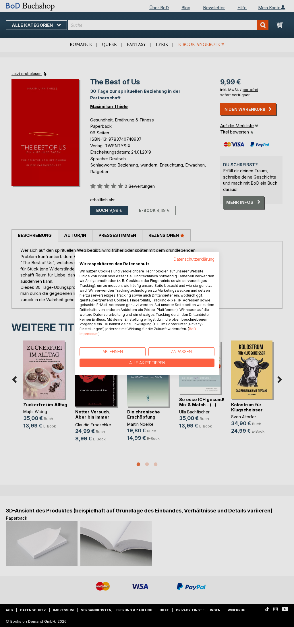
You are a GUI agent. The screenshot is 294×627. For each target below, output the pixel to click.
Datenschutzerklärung (194, 259)
